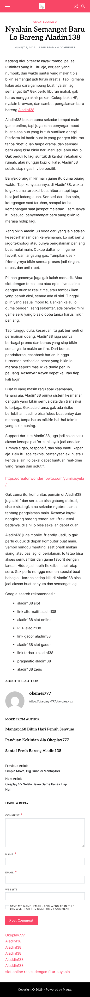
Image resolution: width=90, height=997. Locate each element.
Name (11, 854)
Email (11, 872)
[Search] (83, 6)
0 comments (66, 47)
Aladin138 (26, 110)
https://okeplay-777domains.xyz (51, 701)
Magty (67, 989)
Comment (14, 815)
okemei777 (40, 693)
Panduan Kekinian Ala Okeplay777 (37, 740)
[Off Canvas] (7, 6)
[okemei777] (14, 701)
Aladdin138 (14, 959)
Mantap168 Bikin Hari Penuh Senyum (39, 729)
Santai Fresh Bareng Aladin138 (33, 751)
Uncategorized (45, 21)
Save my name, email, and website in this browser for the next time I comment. (42, 907)
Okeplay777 (15, 935)
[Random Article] (76, 6)
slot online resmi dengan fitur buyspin (37, 971)
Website (11, 889)
